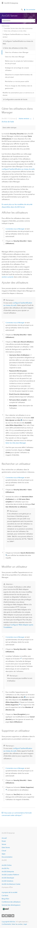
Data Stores (6, 847)
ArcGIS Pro (5, 868)
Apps (3, 854)
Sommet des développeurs (11, 905)
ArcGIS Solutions (7, 881)
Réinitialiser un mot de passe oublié (17, 81)
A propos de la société (9, 892)
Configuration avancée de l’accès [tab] (15, 99)
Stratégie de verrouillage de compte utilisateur (17, 69)
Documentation (7, 857)
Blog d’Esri (5, 899)
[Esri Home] (5, 909)
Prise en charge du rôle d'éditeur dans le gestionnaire (18, 87)
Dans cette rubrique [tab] (9, 127)
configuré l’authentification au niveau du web (18, 169)
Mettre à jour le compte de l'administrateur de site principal (19, 62)
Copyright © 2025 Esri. (9, 921)
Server (4, 844)
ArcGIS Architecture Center (11, 884)
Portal (4, 841)
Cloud (4, 851)
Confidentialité (6, 924)
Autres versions (24, 118)
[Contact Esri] (12, 915)
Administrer (5, 26)
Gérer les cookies (17, 924)
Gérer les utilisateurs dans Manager (16, 52)
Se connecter (30, 9)
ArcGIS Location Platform (10, 875)
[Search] (22, 9)
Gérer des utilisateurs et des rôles (15, 31)
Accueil (4, 838)
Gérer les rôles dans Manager (14, 57)
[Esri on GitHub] (9, 915)
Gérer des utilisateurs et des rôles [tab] (15, 48)
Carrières (5, 895)
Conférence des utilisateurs (11, 902)
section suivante (7, 277)
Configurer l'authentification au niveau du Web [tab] (18, 42)
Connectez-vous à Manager (15, 229)
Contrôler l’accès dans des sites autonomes (18, 28)
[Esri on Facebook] (6, 915)
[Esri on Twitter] (3, 915)
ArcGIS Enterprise (11, 3)
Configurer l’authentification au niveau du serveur (16, 35)
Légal (25, 924)
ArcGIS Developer (8, 878)
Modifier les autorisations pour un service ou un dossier (18, 94)
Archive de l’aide (8, 122)
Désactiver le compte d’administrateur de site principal (18, 76)
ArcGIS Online (6, 865)
